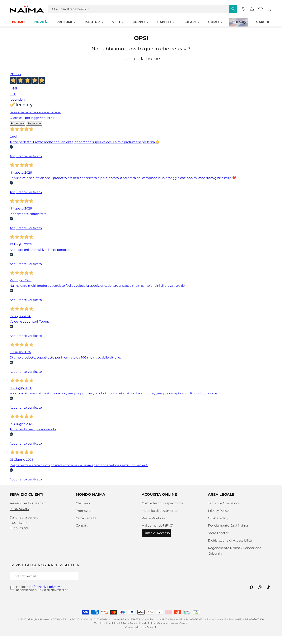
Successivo (34, 123)
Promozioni (84, 511)
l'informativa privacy (44, 587)
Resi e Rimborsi (154, 518)
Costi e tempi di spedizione (162, 503)
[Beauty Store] (243, 8)
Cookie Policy (218, 518)
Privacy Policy (218, 511)
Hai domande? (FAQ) (157, 525)
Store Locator (218, 533)
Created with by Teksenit (141, 627)
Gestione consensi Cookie (172, 623)
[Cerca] (233, 9)
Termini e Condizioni (223, 503)
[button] (65, 22)
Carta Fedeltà (86, 518)
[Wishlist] (260, 9)
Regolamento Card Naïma (228, 525)
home (153, 58)
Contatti (82, 525)
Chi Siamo (83, 503)
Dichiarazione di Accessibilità (230, 540)
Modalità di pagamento (160, 511)
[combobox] (142, 9)
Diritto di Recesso (156, 533)
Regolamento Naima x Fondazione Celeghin (234, 550)
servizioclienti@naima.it (28, 503)
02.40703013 (19, 509)
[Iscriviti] (74, 576)
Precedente (17, 123)
